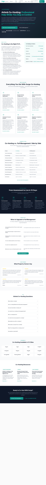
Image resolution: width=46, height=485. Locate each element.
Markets (11, 1)
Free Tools (16, 1)
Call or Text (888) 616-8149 (30, 398)
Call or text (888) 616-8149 (34, 1)
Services (6, 1)
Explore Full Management (22, 253)
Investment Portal (21, 1)
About (29, 1)
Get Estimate (41, 1)
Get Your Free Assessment (16, 398)
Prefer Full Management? (23, 27)
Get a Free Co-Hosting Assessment (9, 27)
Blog (26, 1)
